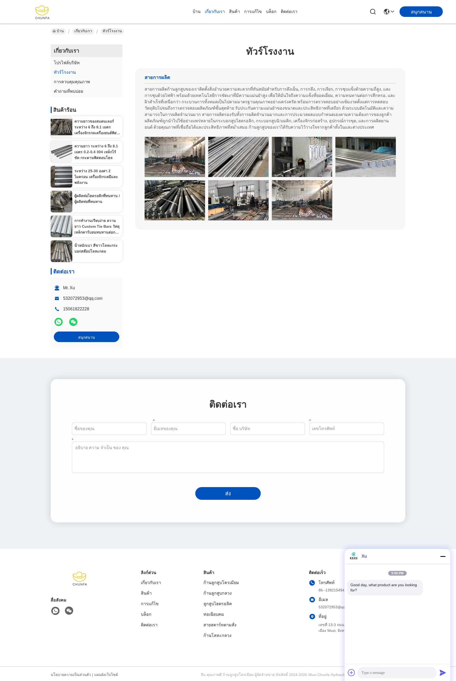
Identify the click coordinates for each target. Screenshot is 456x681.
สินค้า (234, 11)
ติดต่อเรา (289, 11)
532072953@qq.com (82, 298)
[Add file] (351, 672)
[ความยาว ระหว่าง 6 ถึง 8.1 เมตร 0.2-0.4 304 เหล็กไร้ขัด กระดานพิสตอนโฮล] (61, 152)
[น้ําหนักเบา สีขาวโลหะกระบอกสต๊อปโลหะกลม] (61, 251)
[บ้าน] (80, 584)
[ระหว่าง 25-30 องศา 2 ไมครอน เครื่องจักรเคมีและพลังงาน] (61, 177)
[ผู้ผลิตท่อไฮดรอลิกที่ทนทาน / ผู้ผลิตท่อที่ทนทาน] (61, 201)
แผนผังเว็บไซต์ (106, 675)
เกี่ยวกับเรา (215, 11)
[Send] (443, 672)
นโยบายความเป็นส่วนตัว (71, 675)
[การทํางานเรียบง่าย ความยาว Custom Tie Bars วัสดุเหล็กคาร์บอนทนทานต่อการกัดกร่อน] (61, 226)
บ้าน (197, 11)
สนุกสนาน (86, 337)
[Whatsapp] (59, 324)
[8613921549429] (55, 611)
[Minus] (443, 556)
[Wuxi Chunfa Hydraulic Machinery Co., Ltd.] (42, 12)
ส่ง (228, 493)
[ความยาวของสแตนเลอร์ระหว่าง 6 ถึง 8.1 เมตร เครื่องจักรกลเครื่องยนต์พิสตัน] (61, 127)
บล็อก (271, 11)
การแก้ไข (253, 11)
